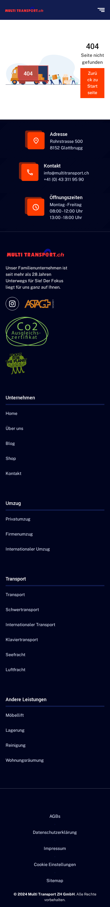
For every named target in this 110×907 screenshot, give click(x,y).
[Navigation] (38, 253)
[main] (25, 10)
